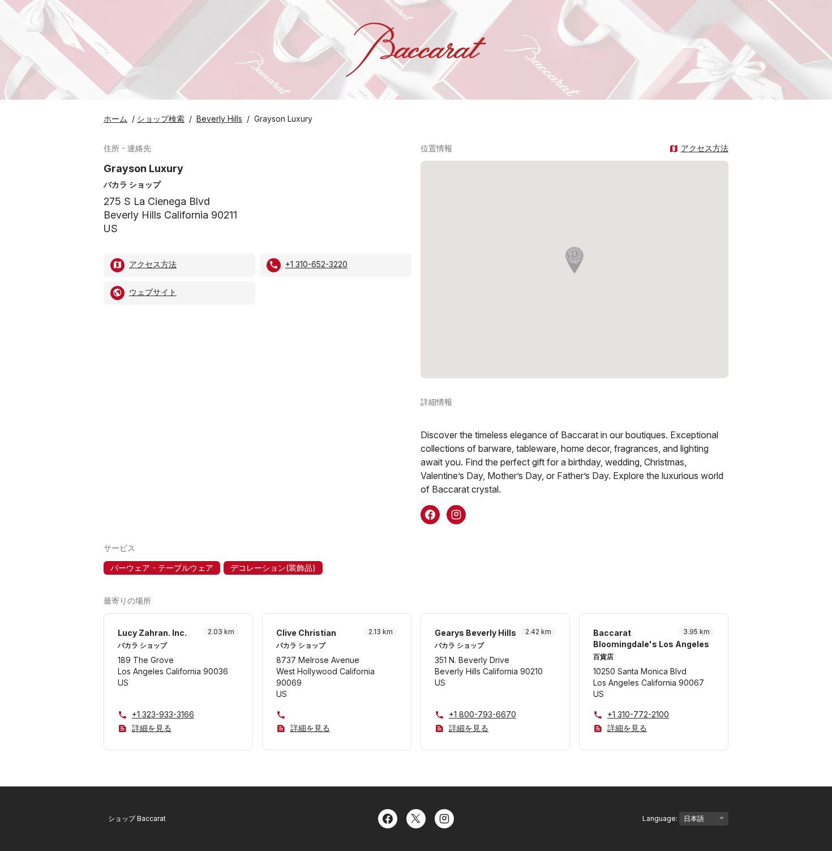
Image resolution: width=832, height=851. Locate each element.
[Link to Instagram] (456, 513)
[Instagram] (444, 817)
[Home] (416, 50)
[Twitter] (416, 817)
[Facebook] (387, 817)
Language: (660, 818)
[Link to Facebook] (430, 513)
